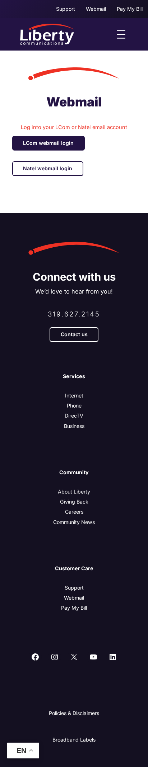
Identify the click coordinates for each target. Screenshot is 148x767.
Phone (74, 405)
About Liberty (74, 492)
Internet (74, 395)
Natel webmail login (47, 168)
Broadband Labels (74, 740)
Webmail (74, 598)
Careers (74, 512)
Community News (74, 522)
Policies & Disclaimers (74, 713)
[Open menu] (121, 34)
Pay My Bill (74, 608)
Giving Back (74, 502)
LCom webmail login (48, 143)
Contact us (74, 334)
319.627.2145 (74, 314)
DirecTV (74, 416)
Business (74, 426)
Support (74, 588)
